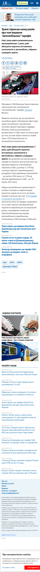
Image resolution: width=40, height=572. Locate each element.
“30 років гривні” (22, 8)
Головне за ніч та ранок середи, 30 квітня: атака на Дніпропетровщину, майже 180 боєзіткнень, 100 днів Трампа (20, 240)
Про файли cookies (8, 567)
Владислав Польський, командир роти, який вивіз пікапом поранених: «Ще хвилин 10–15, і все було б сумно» (26, 19)
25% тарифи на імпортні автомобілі (19, 197)
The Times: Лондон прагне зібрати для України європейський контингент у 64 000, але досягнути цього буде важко (18, 430)
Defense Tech (7, 8)
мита (19, 262)
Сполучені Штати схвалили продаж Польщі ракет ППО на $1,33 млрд (20, 461)
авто (12, 262)
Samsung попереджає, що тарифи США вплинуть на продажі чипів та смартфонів (19, 252)
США (5, 262)
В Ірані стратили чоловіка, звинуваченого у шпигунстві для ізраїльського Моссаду (19, 451)
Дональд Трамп (10, 266)
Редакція (5, 488)
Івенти (4, 486)
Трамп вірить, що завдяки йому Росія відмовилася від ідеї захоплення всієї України (19, 229)
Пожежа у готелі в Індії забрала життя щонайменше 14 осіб (18, 383)
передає (28, 110)
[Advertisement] (20, 289)
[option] (20, 17)
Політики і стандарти (9, 491)
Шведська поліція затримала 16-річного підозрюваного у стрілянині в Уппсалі (19, 393)
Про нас (4, 481)
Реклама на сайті (8, 483)
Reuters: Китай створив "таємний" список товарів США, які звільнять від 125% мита (19, 471)
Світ (10, 25)
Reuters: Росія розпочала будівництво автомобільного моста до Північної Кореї (19, 373)
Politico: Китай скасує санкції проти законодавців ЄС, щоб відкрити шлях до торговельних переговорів (19, 417)
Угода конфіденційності (10, 493)
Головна (4, 25)
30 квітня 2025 (19, 25)
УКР (32, 3)
